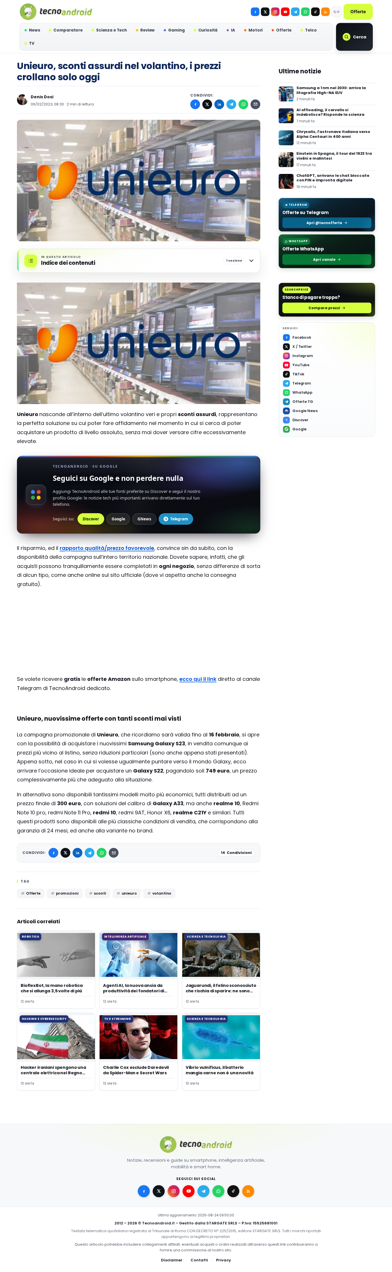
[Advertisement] (138, 634)
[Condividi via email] (255, 104)
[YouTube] (285, 11)
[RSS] (325, 11)
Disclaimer (172, 1260)
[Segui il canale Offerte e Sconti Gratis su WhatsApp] (305, 11)
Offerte (358, 11)
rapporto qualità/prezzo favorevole (107, 548)
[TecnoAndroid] (56, 12)
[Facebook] (255, 11)
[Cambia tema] (336, 12)
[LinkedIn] (219, 104)
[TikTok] (315, 11)
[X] (265, 11)
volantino (162, 893)
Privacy (223, 1260)
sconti (100, 893)
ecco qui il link (197, 679)
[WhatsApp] (243, 104)
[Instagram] (275, 11)
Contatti (199, 1260)
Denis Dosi (42, 97)
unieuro (129, 893)
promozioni (67, 893)
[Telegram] (295, 11)
